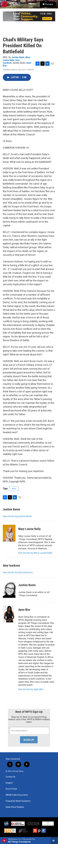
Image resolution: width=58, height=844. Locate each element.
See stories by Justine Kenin (17, 516)
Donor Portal (11, 789)
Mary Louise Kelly (29, 529)
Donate (49, 4)
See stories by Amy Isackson (18, 572)
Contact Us (10, 777)
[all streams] (54, 840)
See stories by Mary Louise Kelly (35, 552)
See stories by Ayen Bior (31, 689)
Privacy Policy (18, 771)
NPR (14, 488)
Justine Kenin (18, 57)
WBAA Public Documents (17, 795)
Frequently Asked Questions (18, 801)
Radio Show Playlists (15, 807)
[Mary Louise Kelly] (9, 533)
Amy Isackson (11, 61)
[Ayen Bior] (9, 614)
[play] (4, 840)
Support (9, 783)
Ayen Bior (24, 609)
